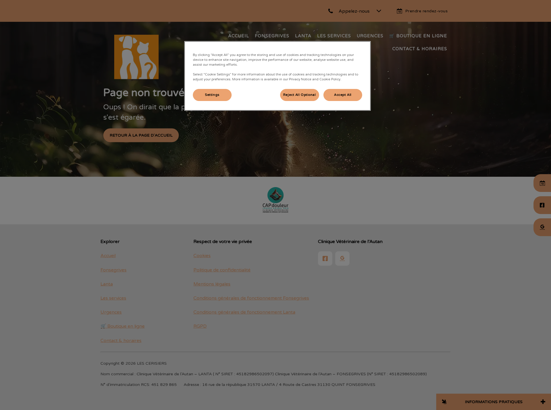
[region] (277, 76)
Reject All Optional (299, 95)
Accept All (343, 95)
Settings (212, 95)
